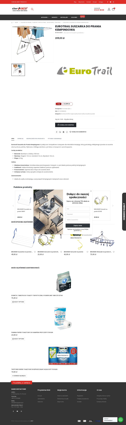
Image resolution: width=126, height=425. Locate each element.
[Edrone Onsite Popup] (63, 212)
